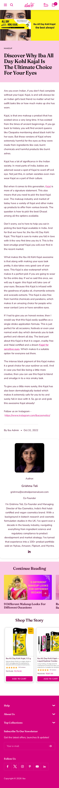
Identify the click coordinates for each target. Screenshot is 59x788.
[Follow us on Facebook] (7, 766)
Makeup (8, 48)
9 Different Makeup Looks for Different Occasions (25, 605)
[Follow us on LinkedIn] (44, 766)
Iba (23, 778)
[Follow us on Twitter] (15, 766)
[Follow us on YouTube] (37, 766)
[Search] (11, 4)
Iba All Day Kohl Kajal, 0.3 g (18, 658)
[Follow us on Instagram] (22, 766)
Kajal (48, 186)
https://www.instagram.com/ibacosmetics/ (27, 415)
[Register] (50, 746)
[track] (46, 4)
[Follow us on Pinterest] (29, 766)
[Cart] (53, 4)
